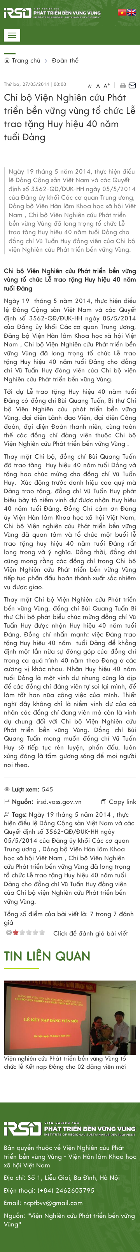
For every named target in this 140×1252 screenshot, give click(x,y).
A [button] (90, 86)
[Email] (132, 85)
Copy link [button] (121, 802)
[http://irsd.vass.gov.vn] (52, 12)
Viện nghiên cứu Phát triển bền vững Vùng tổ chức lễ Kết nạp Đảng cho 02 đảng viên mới (65, 1062)
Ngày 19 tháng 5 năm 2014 (70, 815)
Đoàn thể (65, 60)
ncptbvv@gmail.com (53, 1203)
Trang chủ (25, 60)
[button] (122, 85)
